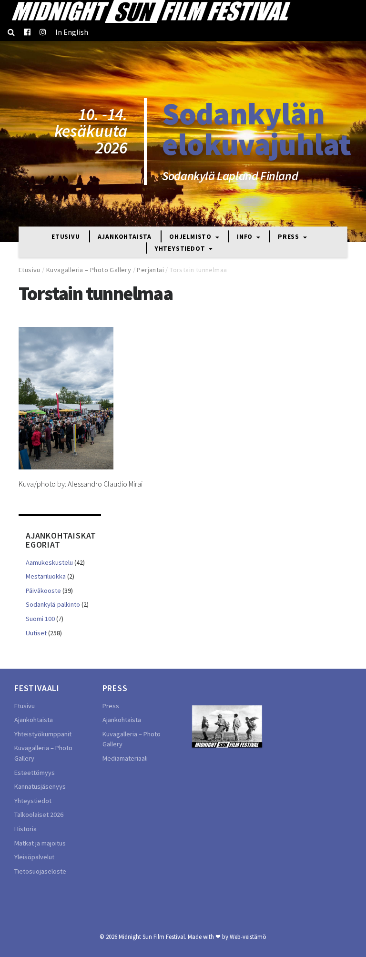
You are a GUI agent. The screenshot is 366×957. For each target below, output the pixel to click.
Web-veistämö (248, 936)
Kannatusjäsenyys (40, 786)
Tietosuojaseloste (40, 871)
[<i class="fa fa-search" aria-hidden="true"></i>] (11, 32)
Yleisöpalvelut (34, 857)
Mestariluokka (46, 576)
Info (245, 237)
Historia (25, 829)
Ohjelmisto (191, 237)
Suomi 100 (40, 618)
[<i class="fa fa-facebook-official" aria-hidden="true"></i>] (27, 32)
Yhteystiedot (180, 248)
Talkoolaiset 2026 (38, 814)
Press (289, 237)
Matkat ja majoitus (40, 843)
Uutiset (36, 633)
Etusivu (65, 237)
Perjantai (150, 269)
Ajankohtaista (125, 237)
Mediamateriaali (125, 758)
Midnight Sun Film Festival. (152, 936)
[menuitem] (71, 32)
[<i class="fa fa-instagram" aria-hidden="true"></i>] (43, 32)
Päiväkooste (43, 590)
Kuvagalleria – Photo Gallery (88, 269)
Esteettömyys (34, 772)
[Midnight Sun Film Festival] (151, 11)
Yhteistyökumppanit (42, 734)
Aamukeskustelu (49, 562)
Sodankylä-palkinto (53, 604)
